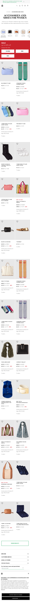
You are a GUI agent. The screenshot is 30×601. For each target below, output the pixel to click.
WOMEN (8, 51)
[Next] (24, 2)
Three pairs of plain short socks (6, 124)
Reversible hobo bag (6, 484)
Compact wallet (21, 362)
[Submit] (23, 568)
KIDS (8, 56)
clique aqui (3, 589)
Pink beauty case (20, 123)
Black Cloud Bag (6, 241)
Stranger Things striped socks (20, 84)
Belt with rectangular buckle (22, 402)
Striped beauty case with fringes (6, 200)
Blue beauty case (5, 83)
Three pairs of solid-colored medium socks (22, 524)
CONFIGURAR (15, 598)
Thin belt (18, 241)
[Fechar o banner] (28, 573)
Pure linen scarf (5, 362)
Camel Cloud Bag (6, 523)
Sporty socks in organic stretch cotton (6, 165)
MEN (22, 51)
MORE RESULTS (15, 543)
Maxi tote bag (5, 281)
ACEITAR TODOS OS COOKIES (15, 594)
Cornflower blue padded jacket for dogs (6, 402)
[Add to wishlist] (2, 63)
